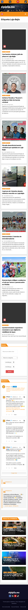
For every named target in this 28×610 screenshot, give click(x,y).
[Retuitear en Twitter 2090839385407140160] (9, 468)
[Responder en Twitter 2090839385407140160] (7, 468)
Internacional (5, 325)
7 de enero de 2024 (8, 195)
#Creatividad (22, 409)
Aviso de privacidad (6, 606)
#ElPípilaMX (9, 411)
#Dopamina (17, 408)
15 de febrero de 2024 (9, 152)
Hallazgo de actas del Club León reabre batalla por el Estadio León (13, 545)
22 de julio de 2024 (8, 104)
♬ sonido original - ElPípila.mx (10, 506)
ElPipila (8, 396)
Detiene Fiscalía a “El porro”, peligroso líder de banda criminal (12, 100)
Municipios (10, 527)
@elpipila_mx (15, 396)
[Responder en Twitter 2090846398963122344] (7, 441)
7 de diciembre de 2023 (9, 241)
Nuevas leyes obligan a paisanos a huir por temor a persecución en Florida (14, 282)
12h (20, 420)
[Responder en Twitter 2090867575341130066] (7, 415)
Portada (8, 51)
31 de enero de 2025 (8, 58)
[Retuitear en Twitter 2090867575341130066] (9, 415)
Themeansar (14, 603)
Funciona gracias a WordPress (9, 601)
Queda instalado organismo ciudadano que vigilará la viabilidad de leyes (12, 330)
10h (20, 396)
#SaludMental (15, 409)
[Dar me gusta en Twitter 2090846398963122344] (12, 441)
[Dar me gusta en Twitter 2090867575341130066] (12, 415)
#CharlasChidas (10, 408)
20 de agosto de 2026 (10, 562)
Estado (4, 51)
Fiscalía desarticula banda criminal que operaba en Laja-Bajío (13, 147)
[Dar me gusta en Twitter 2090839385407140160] (12, 468)
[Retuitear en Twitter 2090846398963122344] (9, 441)
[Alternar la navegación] (25, 14)
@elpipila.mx (8, 481)
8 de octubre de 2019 (8, 334)
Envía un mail (23, 606)
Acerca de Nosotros (15, 606)
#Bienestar (8, 409)
